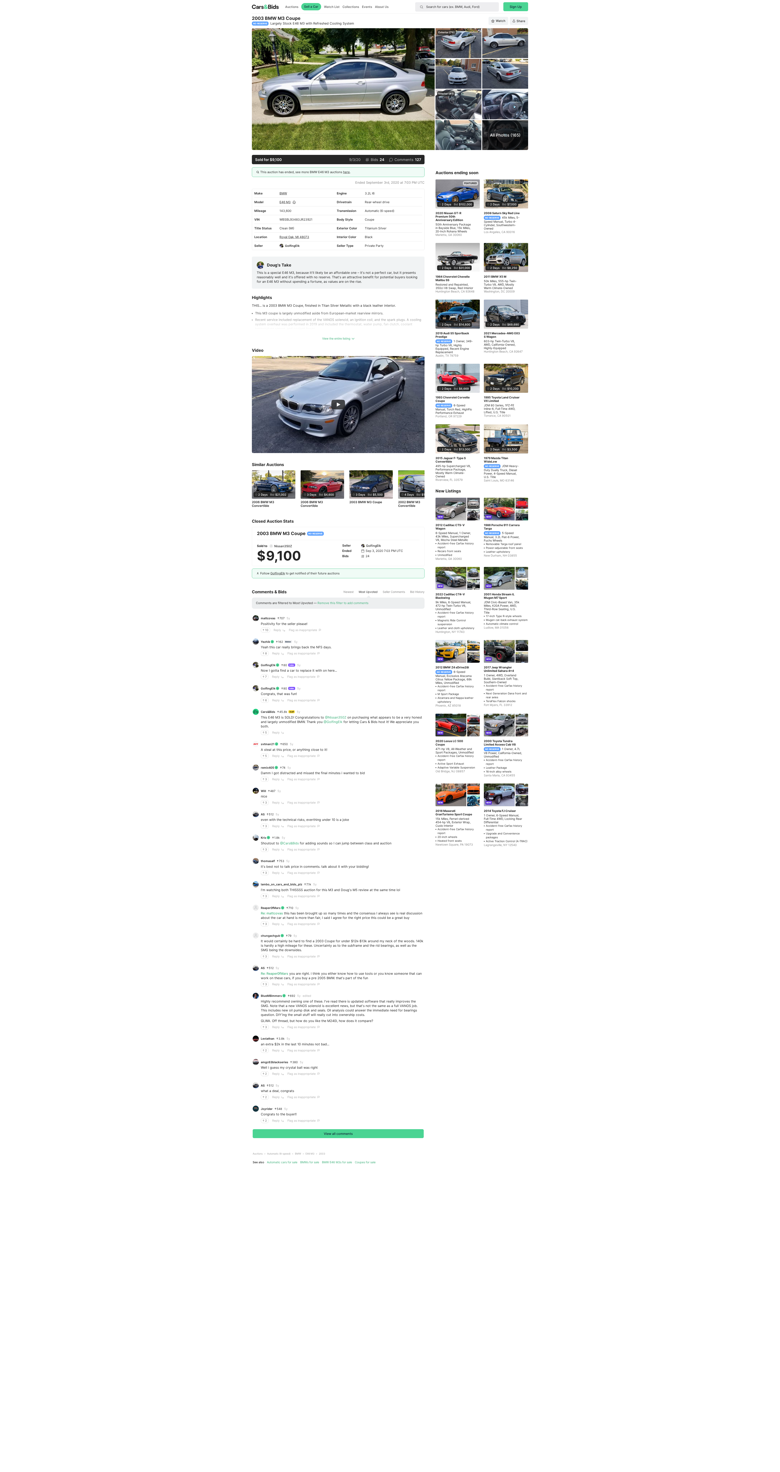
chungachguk (270, 935)
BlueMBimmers (271, 995)
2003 (322, 1153)
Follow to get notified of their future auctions (300, 573)
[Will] (256, 791)
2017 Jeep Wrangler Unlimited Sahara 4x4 (499, 669)
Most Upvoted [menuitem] (368, 591)
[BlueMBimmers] (256, 996)
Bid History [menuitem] (417, 591)
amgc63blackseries (274, 1062)
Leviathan (267, 1038)
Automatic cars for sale (282, 1162)
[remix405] (256, 767)
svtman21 (267, 744)
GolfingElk (292, 245)
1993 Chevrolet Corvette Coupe (453, 399)
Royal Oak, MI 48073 (294, 237)
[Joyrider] (256, 1109)
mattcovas (268, 618)
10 (266, 630)
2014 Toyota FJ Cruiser (500, 811)
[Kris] (256, 838)
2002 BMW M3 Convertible (409, 504)
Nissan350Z (283, 546)
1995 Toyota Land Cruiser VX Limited (502, 399)
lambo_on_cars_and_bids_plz (281, 884)
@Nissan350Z (335, 717)
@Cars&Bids (289, 843)
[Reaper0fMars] (256, 908)
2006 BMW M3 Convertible (263, 504)
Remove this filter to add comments (342, 603)
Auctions (291, 7)
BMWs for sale (309, 1162)
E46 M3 (285, 202)
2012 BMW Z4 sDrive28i (452, 667)
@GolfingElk (333, 722)
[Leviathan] (256, 1039)
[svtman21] (256, 744)
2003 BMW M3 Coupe (365, 502)
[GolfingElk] (282, 246)
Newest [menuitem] (348, 591)
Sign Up (516, 7)
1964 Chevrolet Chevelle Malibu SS (453, 278)
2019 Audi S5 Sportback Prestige (452, 334)
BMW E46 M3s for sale (337, 1162)
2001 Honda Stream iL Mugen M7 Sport (499, 595)
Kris (263, 837)
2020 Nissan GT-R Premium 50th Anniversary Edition (449, 216)
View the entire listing (336, 338)
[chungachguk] (256, 935)
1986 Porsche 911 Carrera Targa (502, 526)
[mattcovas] (256, 618)
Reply (277, 630)
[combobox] (457, 7)
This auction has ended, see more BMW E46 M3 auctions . (305, 172)
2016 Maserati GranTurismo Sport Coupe (454, 812)
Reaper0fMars (271, 908)
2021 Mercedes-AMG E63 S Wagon (502, 334)
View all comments (338, 1134)
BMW (283, 193)
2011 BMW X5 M (495, 276)
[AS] (256, 814)
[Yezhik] (256, 642)
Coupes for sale (365, 1162)
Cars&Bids (268, 711)
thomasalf (268, 861)
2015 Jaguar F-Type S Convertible (451, 459)
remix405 (267, 767)
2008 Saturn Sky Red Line (502, 213)
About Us (382, 6)
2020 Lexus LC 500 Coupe (449, 742)
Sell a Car (311, 7)
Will (263, 791)
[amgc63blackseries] (256, 1062)
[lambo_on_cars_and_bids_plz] (256, 884)
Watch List (332, 6)
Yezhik (265, 641)
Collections (350, 6)
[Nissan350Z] (271, 546)
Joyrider (267, 1108)
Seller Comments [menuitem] (394, 591)
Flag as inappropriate (303, 630)
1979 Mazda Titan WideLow (496, 459)
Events (367, 6)
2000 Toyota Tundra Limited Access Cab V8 (500, 742)
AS (263, 814)
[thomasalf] (256, 861)
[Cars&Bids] (256, 712)
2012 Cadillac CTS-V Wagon (450, 526)
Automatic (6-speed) (278, 1153)
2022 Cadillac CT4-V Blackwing (450, 595)
